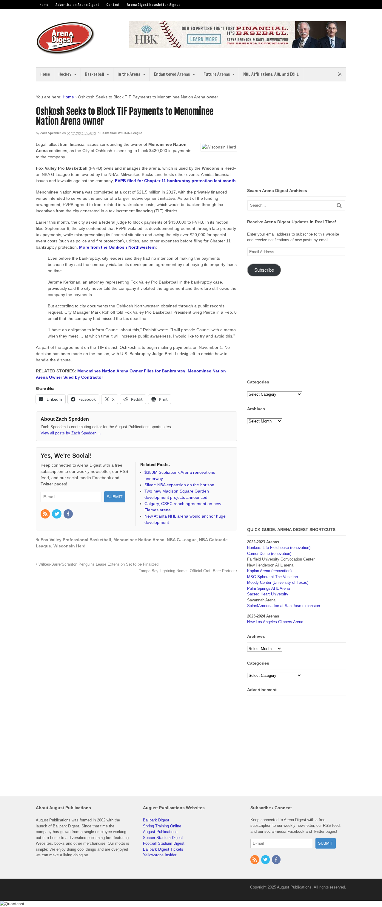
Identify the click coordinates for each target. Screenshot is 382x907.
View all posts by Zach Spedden (71, 433)
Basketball (94, 74)
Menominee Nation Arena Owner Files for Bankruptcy (131, 371)
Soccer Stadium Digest (163, 837)
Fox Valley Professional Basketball (76, 539)
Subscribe (264, 270)
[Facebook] (69, 514)
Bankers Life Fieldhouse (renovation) (278, 547)
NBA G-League (182, 539)
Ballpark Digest (156, 820)
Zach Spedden (50, 133)
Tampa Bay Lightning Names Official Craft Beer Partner (187, 571)
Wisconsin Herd (69, 546)
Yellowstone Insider (159, 855)
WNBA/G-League (130, 133)
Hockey (64, 74)
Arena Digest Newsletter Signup (154, 4)
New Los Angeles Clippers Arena (275, 622)
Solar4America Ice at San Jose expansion (283, 605)
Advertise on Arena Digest (77, 4)
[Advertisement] (297, 135)
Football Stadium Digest (163, 843)
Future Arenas (217, 74)
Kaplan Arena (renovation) (269, 571)
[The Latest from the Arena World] (66, 52)
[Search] (339, 205)
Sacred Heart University (267, 594)
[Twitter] (57, 514)
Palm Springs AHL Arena (268, 588)
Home (43, 4)
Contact (113, 4)
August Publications (160, 831)
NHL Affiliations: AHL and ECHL (271, 74)
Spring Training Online (162, 826)
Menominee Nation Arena (138, 539)
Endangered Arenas (172, 74)
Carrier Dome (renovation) (269, 553)
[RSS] (46, 514)
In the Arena (129, 74)
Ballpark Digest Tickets (163, 849)
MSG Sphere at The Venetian (272, 577)
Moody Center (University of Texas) (277, 582)
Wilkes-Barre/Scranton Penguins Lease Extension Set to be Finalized (97, 564)
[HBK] (237, 45)
